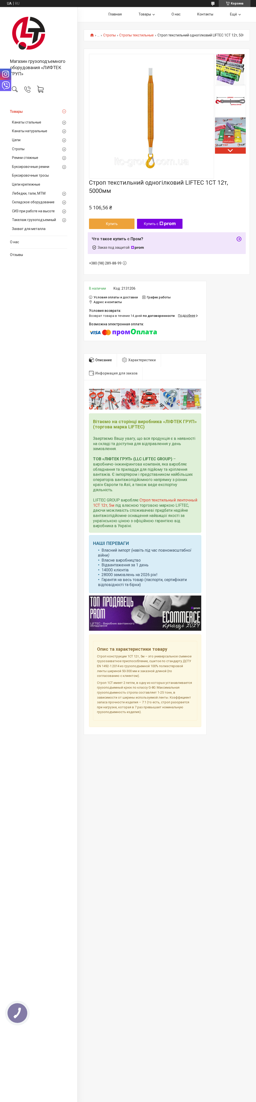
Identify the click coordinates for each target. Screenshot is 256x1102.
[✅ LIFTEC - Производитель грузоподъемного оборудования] (38, 33)
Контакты (205, 14)
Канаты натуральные (29, 131)
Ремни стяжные (25, 158)
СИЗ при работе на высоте (33, 211)
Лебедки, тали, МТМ (29, 193)
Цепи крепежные (26, 184)
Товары (16, 112)
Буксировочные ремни (30, 167)
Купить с (151, 224)
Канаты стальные (26, 122)
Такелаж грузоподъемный (34, 220)
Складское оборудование (33, 202)
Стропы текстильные (136, 35)
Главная (115, 14)
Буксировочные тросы (30, 175)
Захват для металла (29, 229)
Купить (112, 224)
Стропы (18, 149)
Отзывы (16, 255)
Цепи (16, 140)
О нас (14, 242)
